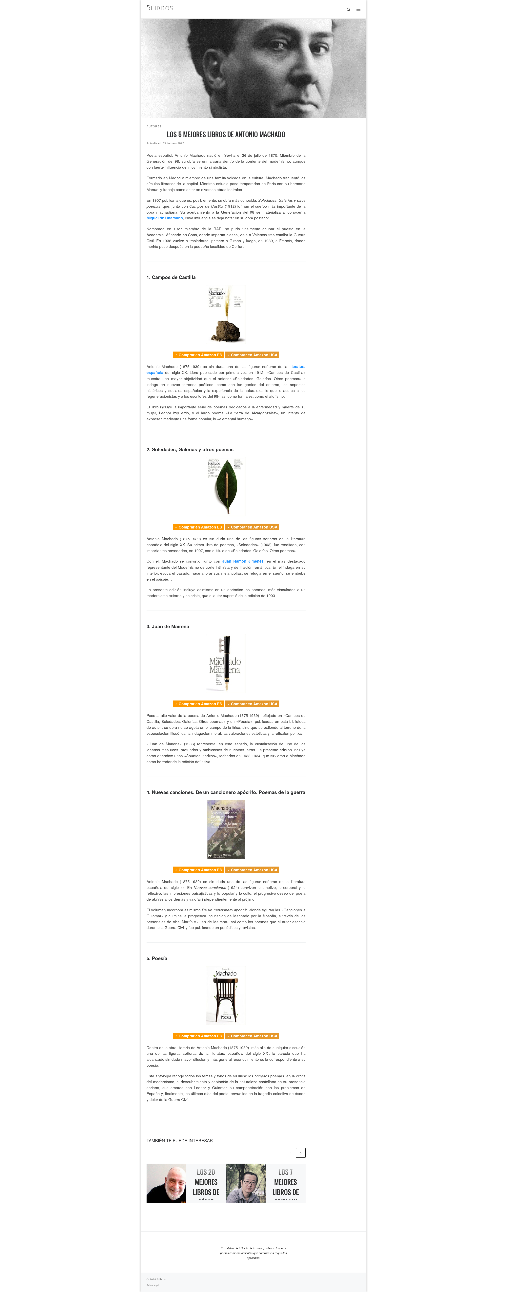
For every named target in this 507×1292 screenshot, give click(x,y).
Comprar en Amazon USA (254, 354)
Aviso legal (153, 1285)
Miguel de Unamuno (165, 218)
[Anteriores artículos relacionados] (290, 1153)
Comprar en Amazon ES (200, 354)
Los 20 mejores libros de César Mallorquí (206, 1192)
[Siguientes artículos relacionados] (301, 1153)
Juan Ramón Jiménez (243, 561)
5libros (161, 1279)
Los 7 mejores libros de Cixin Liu (286, 1187)
